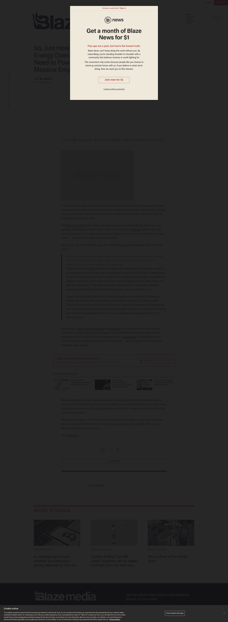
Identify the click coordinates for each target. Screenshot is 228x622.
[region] (114, 613)
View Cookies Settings (175, 613)
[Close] (224, 613)
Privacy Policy (114, 619)
